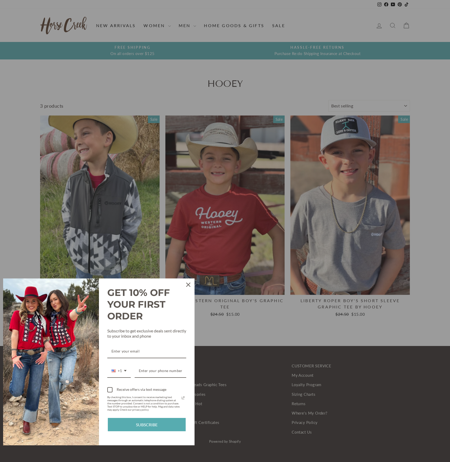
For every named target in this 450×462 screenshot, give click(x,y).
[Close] (188, 284)
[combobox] (119, 371)
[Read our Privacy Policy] (183, 398)
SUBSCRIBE (147, 424)
